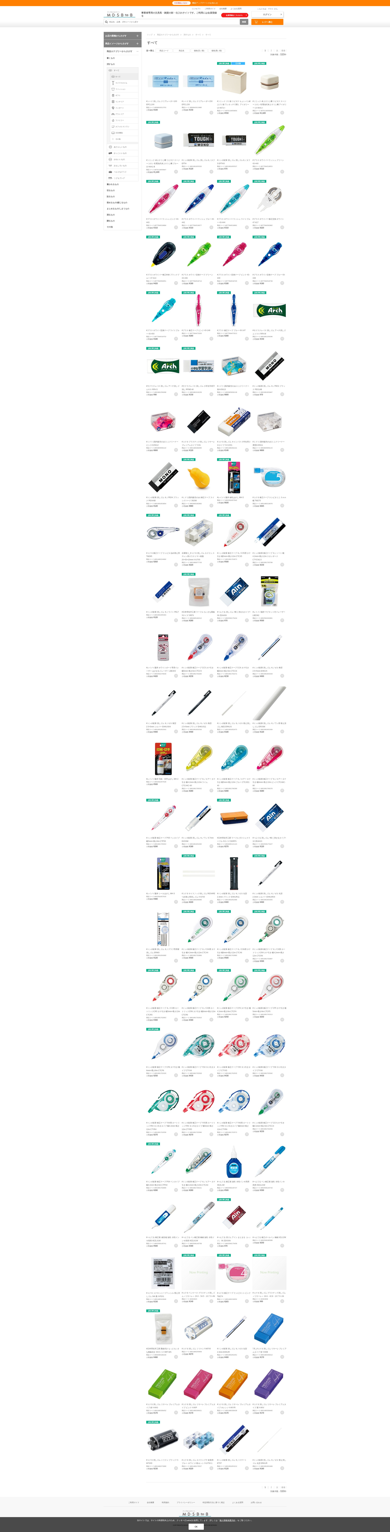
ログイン (267, 14)
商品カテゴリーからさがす (168, 35)
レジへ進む (267, 22)
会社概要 (223, 9)
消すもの (187, 35)
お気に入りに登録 (176, 113)
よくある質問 (235, 9)
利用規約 (165, 1502)
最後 (283, 50)
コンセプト (196, 9)
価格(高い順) (216, 51)
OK (196, 1527)
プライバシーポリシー (186, 1502)
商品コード (164, 51)
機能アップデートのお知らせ (205, 3)
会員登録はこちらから (234, 15)
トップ (149, 35)
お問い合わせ (256, 1502)
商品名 (181, 51)
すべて (198, 35)
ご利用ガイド (210, 9)
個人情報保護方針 (227, 1520)
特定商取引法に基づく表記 (214, 1502)
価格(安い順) (199, 51)
